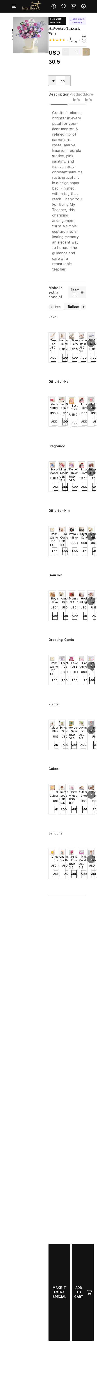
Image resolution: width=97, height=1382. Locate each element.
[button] (91, 343)
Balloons (75, 307)
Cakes (56, 307)
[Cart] (74, 6)
